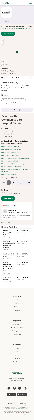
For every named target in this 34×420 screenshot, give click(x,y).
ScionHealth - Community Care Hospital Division (15, 28)
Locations (17, 300)
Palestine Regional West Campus (11, 149)
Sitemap (17, 310)
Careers (17, 355)
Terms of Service (22, 408)
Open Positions (5, 78)
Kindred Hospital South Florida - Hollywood (14, 164)
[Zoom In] (2, 40)
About (17, 348)
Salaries (17, 303)
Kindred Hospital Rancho (8, 174)
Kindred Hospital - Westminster (11, 167)
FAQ (17, 352)
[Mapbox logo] (4, 65)
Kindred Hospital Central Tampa (10, 152)
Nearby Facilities (28, 78)
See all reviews (5, 222)
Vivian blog (17, 307)
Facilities (6, 21)
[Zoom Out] (2, 43)
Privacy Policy (12, 408)
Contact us (17, 358)
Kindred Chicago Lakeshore (9, 155)
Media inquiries (17, 362)
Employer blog (17, 334)
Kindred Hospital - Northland (10, 146)
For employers (17, 324)
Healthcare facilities (17, 327)
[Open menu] (2, 78)
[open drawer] (30, 2)
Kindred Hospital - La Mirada (9, 161)
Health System (16, 78)
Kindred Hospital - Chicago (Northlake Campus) (15, 158)
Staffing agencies (17, 331)
